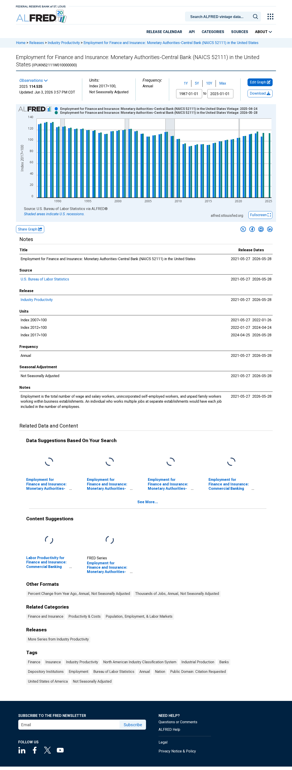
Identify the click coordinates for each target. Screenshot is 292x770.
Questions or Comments (178, 722)
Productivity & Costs (84, 616)
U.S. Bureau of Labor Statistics (45, 279)
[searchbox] (224, 17)
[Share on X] (243, 229)
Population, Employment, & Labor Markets (139, 616)
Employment (78, 671)
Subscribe (133, 724)
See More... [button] (147, 502)
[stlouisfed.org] (40, 6)
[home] (42, 16)
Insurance (53, 662)
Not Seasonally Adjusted (92, 681)
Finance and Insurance (45, 616)
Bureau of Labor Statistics (113, 671)
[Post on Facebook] (252, 229)
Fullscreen (259, 215)
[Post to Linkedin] (270, 229)
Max (222, 83)
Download (258, 93)
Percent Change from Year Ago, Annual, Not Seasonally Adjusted (79, 593)
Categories (213, 32)
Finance (34, 662)
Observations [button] (31, 80)
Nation (160, 671)
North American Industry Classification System (139, 662)
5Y (197, 83)
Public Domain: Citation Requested (198, 671)
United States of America (48, 681)
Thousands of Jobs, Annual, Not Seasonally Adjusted (177, 593)
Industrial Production (197, 662)
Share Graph (28, 229)
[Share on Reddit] (261, 229)
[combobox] (224, 16)
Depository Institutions (46, 671)
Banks (224, 662)
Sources (239, 32)
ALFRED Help (169, 729)
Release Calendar (164, 32)
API (192, 32)
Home (21, 43)
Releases (36, 43)
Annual (144, 671)
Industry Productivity (64, 43)
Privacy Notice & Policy (177, 751)
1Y (186, 83)
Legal (163, 742)
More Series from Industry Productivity (58, 639)
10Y (209, 83)
